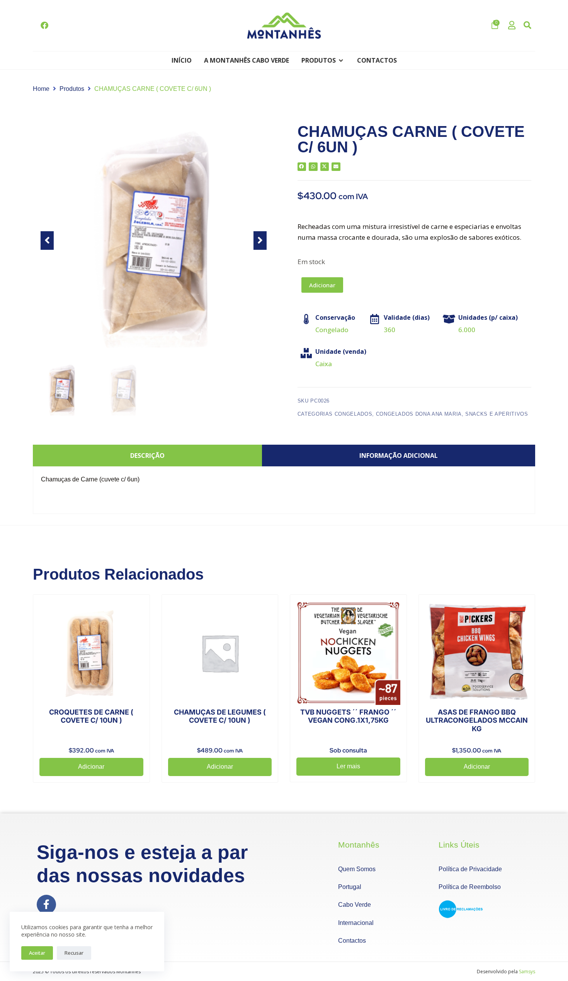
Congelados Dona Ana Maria (419, 414)
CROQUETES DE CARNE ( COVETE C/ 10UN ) (91, 716)
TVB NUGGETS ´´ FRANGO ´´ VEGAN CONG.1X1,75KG (348, 716)
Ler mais (348, 766)
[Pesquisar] (527, 25)
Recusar (74, 952)
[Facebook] (44, 25)
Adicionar (322, 285)
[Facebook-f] (46, 904)
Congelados (353, 414)
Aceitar (37, 952)
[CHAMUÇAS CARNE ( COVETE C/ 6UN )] (153, 241)
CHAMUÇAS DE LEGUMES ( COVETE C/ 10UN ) (220, 716)
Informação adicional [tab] (398, 455)
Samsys (527, 971)
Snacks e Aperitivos (496, 414)
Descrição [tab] (147, 455)
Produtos (72, 88)
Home (41, 88)
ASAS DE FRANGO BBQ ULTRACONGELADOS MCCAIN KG (477, 720)
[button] (323, 60)
